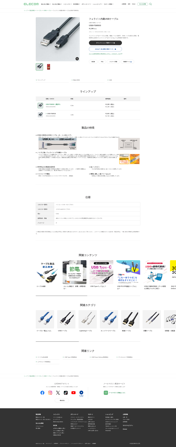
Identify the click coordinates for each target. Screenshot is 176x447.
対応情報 (76, 4)
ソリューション (39, 426)
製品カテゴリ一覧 (40, 417)
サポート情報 (108, 4)
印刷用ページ (126, 61)
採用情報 (125, 421)
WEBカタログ (74, 424)
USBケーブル (47, 10)
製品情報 (32, 10)
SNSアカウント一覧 (40, 443)
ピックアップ (56, 419)
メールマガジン (92, 428)
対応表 (93, 61)
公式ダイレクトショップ (111, 421)
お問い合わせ (91, 421)
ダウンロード (86, 4)
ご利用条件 (55, 443)
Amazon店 (108, 430)
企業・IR (125, 417)
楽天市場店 (108, 424)
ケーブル (39, 10)
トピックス (66, 4)
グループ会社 (126, 419)
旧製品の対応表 (57, 435)
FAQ (102, 61)
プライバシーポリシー (64, 443)
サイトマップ (49, 443)
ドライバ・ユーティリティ (77, 417)
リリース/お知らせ (57, 417)
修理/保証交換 (91, 424)
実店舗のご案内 (109, 417)
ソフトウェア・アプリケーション (79, 421)
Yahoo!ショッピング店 (111, 426)
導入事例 (38, 428)
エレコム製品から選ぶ (58, 430)
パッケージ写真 (113, 61)
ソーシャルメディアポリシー (77, 443)
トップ (26, 10)
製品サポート (91, 417)
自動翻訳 (94, 443)
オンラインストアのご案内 (112, 419)
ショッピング (97, 4)
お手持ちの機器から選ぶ (59, 428)
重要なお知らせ (92, 426)
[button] (56, 414)
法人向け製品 (56, 4)
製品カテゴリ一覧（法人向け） (43, 419)
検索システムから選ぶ (58, 433)
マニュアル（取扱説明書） (77, 419)
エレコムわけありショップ (112, 428)
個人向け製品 (45, 4)
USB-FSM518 (51, 113)
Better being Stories (58, 421)
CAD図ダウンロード (76, 428)
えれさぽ (90, 419)
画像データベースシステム (77, 426)
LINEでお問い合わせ (93, 430)
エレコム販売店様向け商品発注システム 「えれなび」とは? (105, 53)
